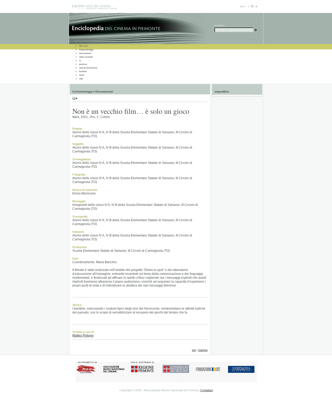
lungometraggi (86, 49)
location (83, 71)
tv (80, 60)
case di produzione (88, 68)
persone (83, 64)
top (194, 350)
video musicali (86, 57)
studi (81, 75)
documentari (85, 53)
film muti (83, 46)
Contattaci (206, 390)
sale (81, 79)
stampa (203, 350)
